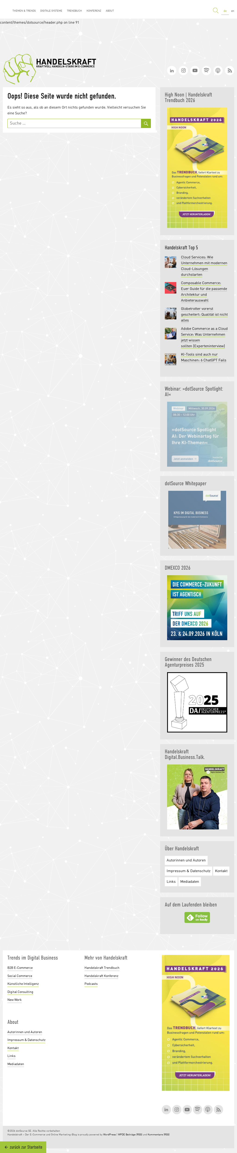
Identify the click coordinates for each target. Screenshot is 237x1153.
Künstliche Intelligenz (23, 984)
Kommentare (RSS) (158, 1135)
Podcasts (91, 984)
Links (171, 882)
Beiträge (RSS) (134, 1135)
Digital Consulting (20, 992)
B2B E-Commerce (20, 968)
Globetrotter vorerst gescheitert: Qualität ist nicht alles (204, 314)
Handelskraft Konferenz (101, 976)
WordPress (109, 1135)
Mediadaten (189, 882)
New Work (14, 1000)
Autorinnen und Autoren (186, 860)
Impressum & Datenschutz (188, 871)
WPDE (121, 1135)
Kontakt (221, 871)
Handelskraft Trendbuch (101, 968)
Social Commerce (19, 976)
